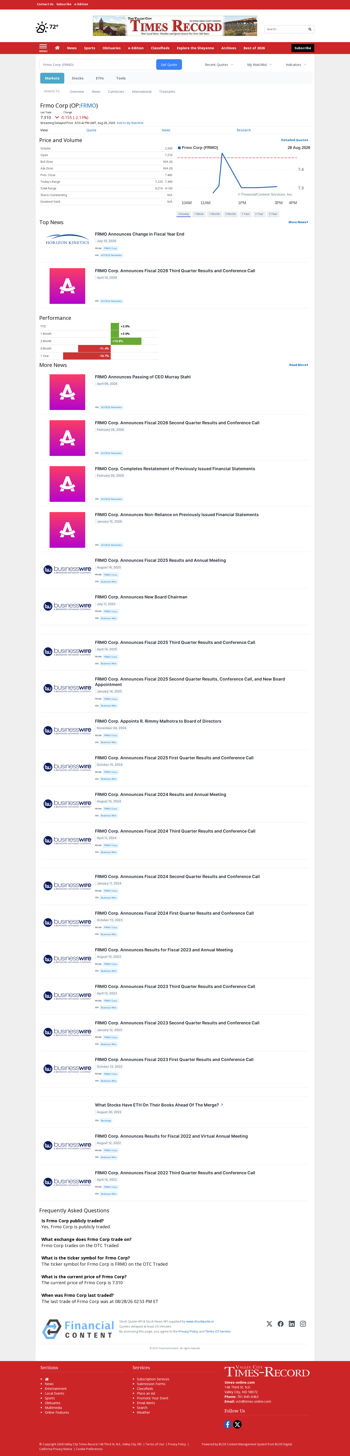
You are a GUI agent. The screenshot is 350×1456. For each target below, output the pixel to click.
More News (297, 222)
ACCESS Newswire (111, 255)
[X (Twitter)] (269, 1329)
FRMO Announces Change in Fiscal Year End (139, 234)
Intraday (184, 214)
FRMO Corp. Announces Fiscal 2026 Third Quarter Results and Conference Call (175, 270)
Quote (91, 130)
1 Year (246, 214)
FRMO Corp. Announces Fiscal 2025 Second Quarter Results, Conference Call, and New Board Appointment (190, 681)
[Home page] (175, 25)
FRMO (88, 105)
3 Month (230, 214)
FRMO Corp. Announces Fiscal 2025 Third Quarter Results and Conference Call (175, 642)
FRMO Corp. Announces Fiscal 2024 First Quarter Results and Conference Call (174, 913)
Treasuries (167, 91)
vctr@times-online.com (253, 1401)
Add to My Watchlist (130, 123)
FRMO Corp (110, 248)
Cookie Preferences (89, 1449)
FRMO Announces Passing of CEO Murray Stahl (143, 376)
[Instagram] (303, 1329)
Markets (52, 78)
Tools (121, 78)
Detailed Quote (293, 140)
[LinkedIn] (292, 1329)
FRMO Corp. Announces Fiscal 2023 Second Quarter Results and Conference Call (177, 1022)
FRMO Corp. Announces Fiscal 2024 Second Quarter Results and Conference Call (177, 876)
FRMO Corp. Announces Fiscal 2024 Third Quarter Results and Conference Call (175, 831)
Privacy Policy (188, 1331)
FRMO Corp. (111, 574)
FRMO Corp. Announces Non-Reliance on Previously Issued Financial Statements (177, 514)
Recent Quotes (216, 64)
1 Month (214, 214)
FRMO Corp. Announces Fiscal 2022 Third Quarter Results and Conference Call (175, 1172)
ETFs (100, 78)
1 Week (199, 214)
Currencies (116, 91)
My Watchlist (257, 64)
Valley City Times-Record (81, 1444)
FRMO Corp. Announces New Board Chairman (141, 596)
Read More (297, 365)
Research (244, 130)
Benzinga (106, 1120)
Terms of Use (154, 1444)
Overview (77, 91)
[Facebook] (280, 1329)
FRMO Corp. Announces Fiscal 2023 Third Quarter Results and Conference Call (175, 986)
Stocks (78, 78)
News (96, 91)
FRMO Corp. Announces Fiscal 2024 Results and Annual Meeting (160, 794)
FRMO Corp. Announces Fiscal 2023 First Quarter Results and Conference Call (174, 1059)
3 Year (259, 214)
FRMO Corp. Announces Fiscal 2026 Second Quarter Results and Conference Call (177, 422)
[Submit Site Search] (310, 29)
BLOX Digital (283, 1444)
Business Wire (108, 581)
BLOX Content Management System (243, 1444)
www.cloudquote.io (200, 1321)
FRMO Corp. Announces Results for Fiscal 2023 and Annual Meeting (164, 949)
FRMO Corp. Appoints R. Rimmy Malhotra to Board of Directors (158, 721)
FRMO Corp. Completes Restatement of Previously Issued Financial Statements (175, 468)
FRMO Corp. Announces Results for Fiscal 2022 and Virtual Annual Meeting (171, 1136)
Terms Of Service (217, 1331)
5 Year (273, 214)
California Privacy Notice (55, 1449)
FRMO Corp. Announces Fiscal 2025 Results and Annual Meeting (160, 560)
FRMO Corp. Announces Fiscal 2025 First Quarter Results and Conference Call (174, 757)
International (141, 91)
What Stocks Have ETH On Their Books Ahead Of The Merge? (159, 1104)
